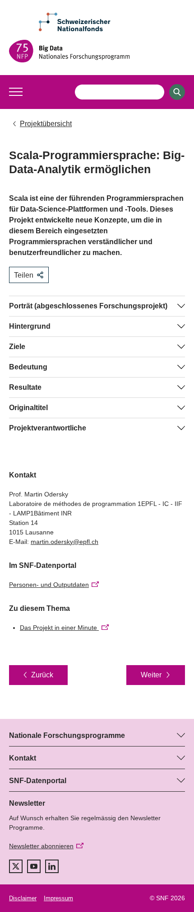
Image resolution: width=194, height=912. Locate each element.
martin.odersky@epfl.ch (64, 541)
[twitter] (16, 866)
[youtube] (34, 866)
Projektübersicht (46, 124)
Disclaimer (23, 898)
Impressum (58, 898)
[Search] (177, 92)
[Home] (97, 51)
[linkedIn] (52, 866)
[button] (16, 92)
